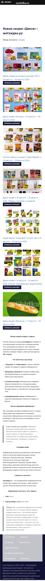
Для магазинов (11, 548)
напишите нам (30, 522)
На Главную (10, 537)
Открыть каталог (12, 83)
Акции (22, 40)
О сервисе (9, 542)
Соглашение (10, 558)
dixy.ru (12, 496)
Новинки (24, 537)
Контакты (25, 558)
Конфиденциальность (14, 553)
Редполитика (24, 542)
